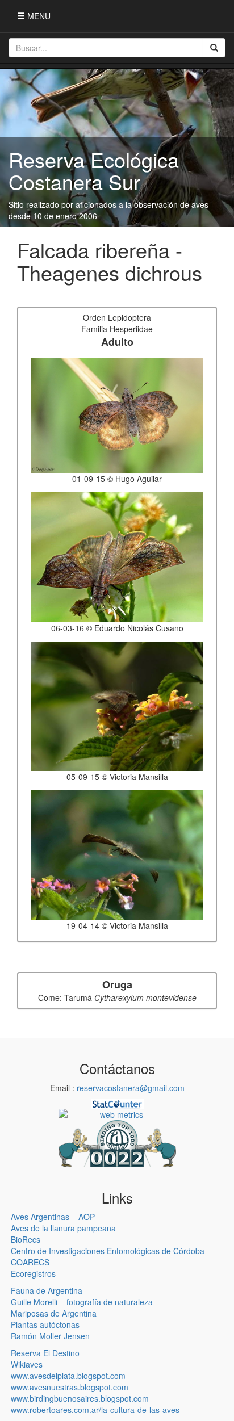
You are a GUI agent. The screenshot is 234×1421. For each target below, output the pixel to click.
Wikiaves (27, 1364)
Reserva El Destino (45, 1353)
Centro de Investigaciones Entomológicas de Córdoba (107, 1250)
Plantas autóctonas (45, 1324)
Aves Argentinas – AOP (53, 1216)
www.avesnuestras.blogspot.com (69, 1387)
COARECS (30, 1262)
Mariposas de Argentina (54, 1313)
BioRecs (25, 1239)
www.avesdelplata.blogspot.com (68, 1375)
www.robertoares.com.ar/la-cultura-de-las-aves (95, 1409)
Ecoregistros (33, 1273)
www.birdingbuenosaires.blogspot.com (80, 1398)
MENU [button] (38, 16)
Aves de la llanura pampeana (63, 1228)
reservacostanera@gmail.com (131, 1087)
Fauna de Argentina (46, 1290)
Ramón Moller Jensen (50, 1336)
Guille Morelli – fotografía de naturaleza (82, 1301)
